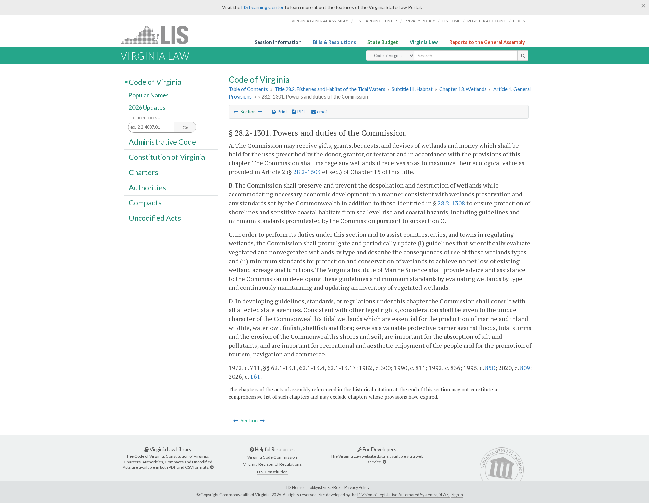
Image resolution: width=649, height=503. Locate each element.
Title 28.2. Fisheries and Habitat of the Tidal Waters (329, 89)
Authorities (147, 187)
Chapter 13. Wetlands (463, 89)
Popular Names (148, 95)
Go (185, 127)
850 (490, 368)
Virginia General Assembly (320, 21)
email (322, 111)
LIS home (451, 21)
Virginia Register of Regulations (272, 464)
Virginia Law (424, 42)
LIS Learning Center (262, 7)
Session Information (278, 42)
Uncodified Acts (155, 218)
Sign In (457, 494)
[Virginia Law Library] (211, 467)
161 (255, 376)
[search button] (522, 55)
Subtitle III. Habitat (412, 89)
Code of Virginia (155, 81)
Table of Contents (248, 89)
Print (281, 111)
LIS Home (295, 487)
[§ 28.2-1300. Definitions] (236, 111)
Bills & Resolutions (334, 42)
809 (525, 368)
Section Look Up (145, 118)
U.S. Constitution (272, 471)
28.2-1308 (451, 203)
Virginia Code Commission (272, 457)
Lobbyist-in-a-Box (324, 487)
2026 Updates (146, 107)
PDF (301, 111)
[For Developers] (384, 461)
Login (519, 21)
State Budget (382, 42)
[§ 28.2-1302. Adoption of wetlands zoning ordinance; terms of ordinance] (260, 111)
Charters (143, 172)
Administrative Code (162, 141)
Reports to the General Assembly (487, 42)
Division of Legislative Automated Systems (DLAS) (403, 494)
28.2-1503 (307, 172)
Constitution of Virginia (167, 156)
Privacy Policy (420, 21)
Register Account (486, 21)
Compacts (145, 202)
